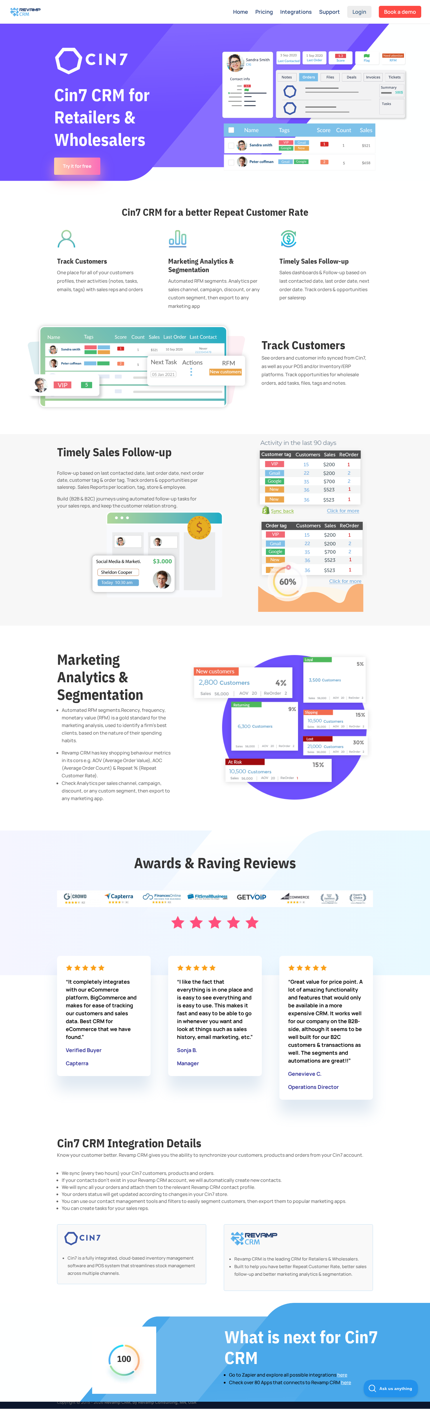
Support (329, 12)
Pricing (264, 12)
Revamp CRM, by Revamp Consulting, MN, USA (150, 1402)
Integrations (296, 12)
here (342, 1375)
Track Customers (303, 346)
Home (240, 12)
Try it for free (77, 166)
